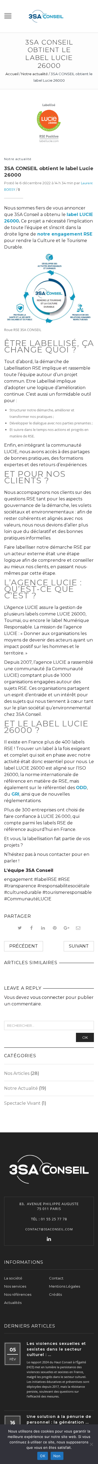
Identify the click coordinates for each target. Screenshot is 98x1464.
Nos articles (16, 1073)
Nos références (17, 1294)
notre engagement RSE (64, 234)
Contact (56, 1278)
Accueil (12, 74)
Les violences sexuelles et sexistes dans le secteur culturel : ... (56, 1349)
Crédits (55, 1294)
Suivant (79, 946)
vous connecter (47, 997)
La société (13, 1278)
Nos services (15, 1286)
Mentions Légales (64, 1286)
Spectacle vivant (22, 1103)
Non (57, 1456)
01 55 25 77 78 (54, 1219)
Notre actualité (34, 74)
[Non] (91, 1444)
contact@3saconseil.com (49, 1229)
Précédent (23, 946)
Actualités (13, 1302)
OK (85, 1037)
